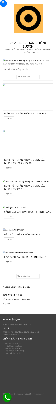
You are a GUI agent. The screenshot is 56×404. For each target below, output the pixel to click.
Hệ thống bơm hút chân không (17, 299)
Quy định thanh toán (13, 353)
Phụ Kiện (6, 303)
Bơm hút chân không (29, 49)
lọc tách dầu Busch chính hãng (25, 257)
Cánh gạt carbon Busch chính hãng (27, 211)
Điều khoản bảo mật (13, 343)
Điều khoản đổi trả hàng (14, 351)
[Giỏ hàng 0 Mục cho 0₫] (50, 18)
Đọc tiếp (9, 118)
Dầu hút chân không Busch (22, 234)
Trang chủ (9, 49)
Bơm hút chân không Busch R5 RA (26, 113)
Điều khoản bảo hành (13, 348)
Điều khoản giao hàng (13, 346)
